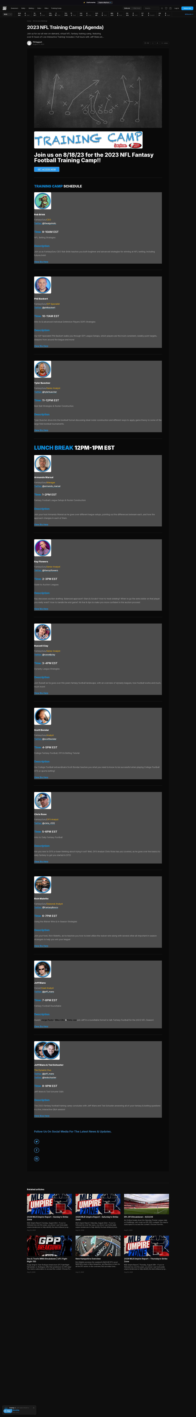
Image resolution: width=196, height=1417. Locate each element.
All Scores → (189, 14)
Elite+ (47, 8)
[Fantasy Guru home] (5, 8)
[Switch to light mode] (161, 8)
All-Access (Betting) (40, 21)
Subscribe (187, 8)
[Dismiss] (33, 1407)
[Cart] (170, 8)
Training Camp (56, 8)
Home (29, 21)
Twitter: (45, 223)
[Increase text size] (158, 43)
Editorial (127, 8)
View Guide (107, 2)
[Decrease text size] (153, 43)
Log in (177, 8)
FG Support (37, 42)
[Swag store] (166, 8)
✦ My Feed (136, 8)
